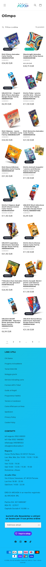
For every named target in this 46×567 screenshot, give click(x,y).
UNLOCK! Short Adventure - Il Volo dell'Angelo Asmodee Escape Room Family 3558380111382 (33, 207)
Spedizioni (9, 412)
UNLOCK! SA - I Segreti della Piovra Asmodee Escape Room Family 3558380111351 (11, 96)
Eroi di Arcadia (15, 560)
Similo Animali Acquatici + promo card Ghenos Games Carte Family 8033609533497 (33, 169)
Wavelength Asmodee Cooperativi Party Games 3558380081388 (33, 56)
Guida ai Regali (11, 390)
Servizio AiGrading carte (14, 380)
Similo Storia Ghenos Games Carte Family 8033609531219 (31, 244)
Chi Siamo (9, 358)
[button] (4, 5)
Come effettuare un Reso (15, 406)
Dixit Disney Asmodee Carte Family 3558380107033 (11, 56)
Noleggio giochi (11, 374)
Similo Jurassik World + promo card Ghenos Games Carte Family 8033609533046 (32, 283)
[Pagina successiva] (39, 342)
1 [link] (7, 342)
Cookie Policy (10, 422)
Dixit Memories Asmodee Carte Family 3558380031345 (33, 133)
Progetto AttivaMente (13, 364)
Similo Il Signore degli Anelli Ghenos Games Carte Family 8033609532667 (11, 207)
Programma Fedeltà (13, 396)
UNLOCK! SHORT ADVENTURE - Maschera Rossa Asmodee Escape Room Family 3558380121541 (11, 322)
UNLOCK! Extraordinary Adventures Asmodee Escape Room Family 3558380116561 (32, 321)
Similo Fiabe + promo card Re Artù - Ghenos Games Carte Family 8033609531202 (32, 96)
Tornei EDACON (11, 369)
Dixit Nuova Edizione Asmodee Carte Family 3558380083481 (11, 169)
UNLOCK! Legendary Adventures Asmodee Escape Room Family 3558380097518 (10, 245)
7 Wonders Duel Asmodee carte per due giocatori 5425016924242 (12, 282)
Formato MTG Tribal (13, 385)
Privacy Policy (10, 417)
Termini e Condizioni (13, 401)
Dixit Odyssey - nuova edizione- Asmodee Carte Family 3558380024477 (12, 133)
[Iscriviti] (38, 525)
